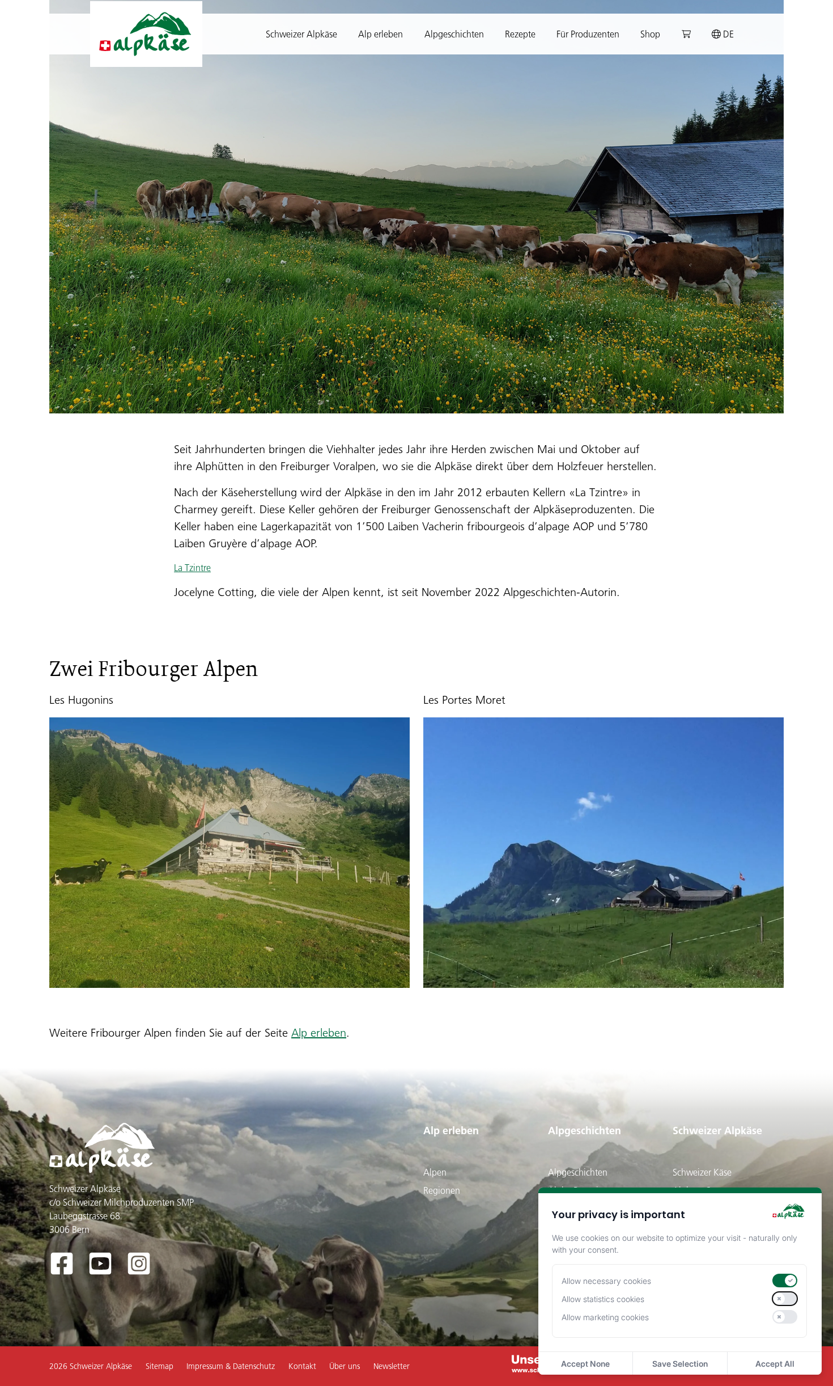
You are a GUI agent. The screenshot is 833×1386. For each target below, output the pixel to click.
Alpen (435, 1172)
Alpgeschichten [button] (454, 34)
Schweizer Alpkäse (717, 1130)
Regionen (441, 1190)
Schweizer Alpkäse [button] (301, 34)
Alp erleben (318, 1033)
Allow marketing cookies (605, 1317)
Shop (650, 34)
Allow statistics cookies (603, 1299)
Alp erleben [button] (380, 34)
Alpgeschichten (584, 1130)
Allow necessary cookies (606, 1281)
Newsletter (391, 1366)
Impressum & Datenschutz (230, 1366)
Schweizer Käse (702, 1172)
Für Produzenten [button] (587, 34)
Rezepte (520, 34)
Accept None (585, 1363)
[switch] (784, 1280)
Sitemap (159, 1366)
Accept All (774, 1363)
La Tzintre (192, 567)
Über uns (344, 1366)
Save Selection (680, 1363)
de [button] (727, 34)
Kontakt (302, 1366)
